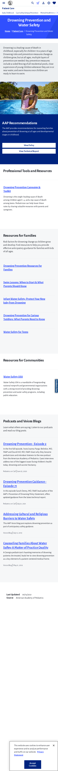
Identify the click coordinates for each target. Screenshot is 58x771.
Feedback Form (56, 386)
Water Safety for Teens (15, 332)
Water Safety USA (13, 376)
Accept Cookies (32, 764)
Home (7, 31)
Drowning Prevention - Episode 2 (24, 444)
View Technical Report (29, 151)
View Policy (29, 145)
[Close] (54, 745)
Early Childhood (8, 13)
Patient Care (8, 8)
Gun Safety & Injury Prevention (27, 13)
